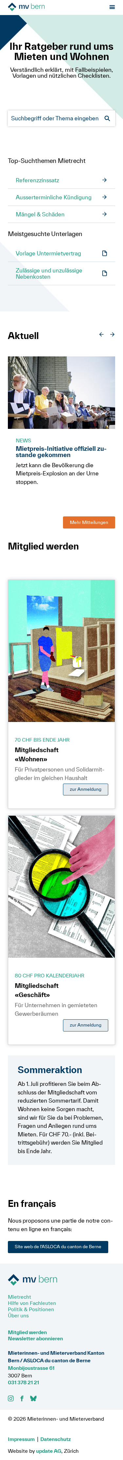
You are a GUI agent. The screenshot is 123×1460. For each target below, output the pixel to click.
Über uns (18, 1315)
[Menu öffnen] (112, 7)
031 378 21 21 (23, 1382)
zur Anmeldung (85, 789)
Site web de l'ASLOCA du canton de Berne (58, 1246)
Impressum (21, 1439)
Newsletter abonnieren (35, 1338)
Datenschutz (55, 1439)
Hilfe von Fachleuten (32, 1303)
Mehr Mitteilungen (89, 522)
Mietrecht (19, 1297)
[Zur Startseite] (45, 7)
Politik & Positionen (31, 1309)
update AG (48, 1451)
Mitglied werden (27, 1332)
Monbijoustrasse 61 (31, 1368)
